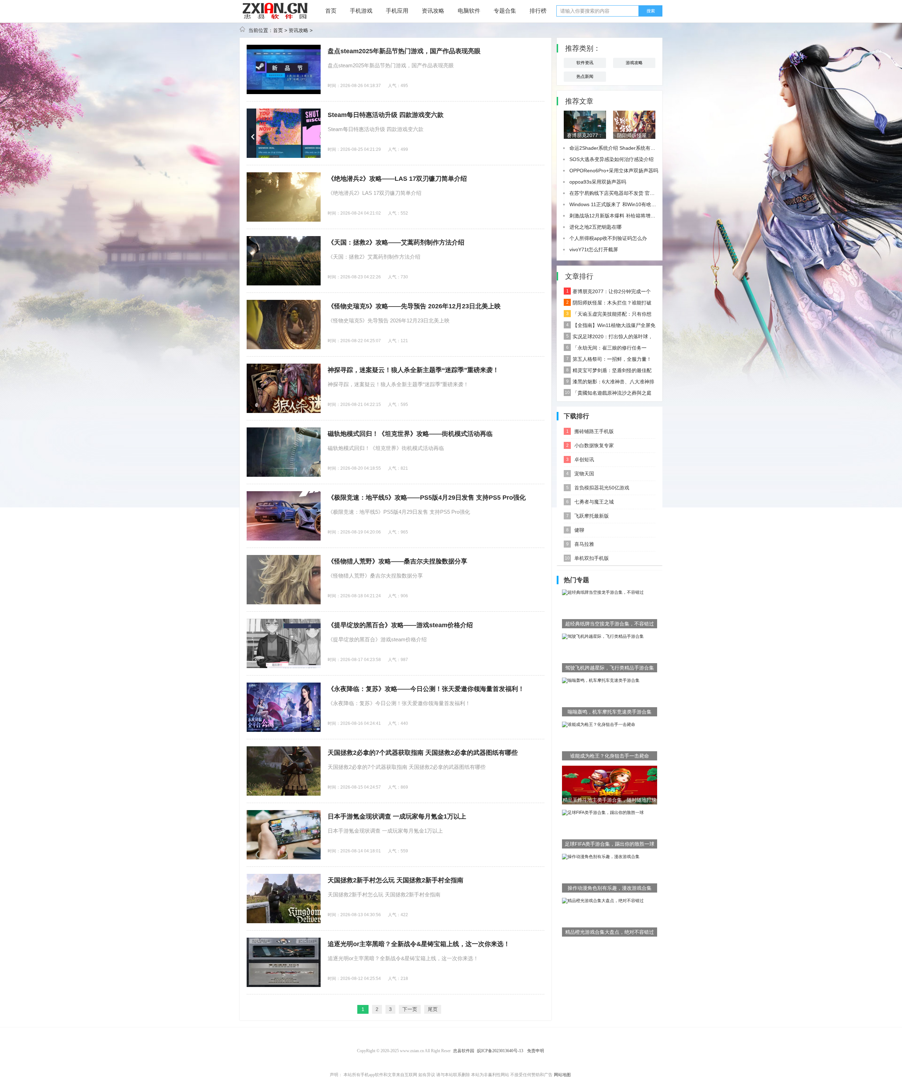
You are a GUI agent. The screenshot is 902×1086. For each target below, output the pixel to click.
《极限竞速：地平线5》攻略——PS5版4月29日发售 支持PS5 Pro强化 (427, 497)
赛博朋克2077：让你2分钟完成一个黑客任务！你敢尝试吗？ (607, 293)
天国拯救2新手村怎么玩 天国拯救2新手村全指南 (395, 880)
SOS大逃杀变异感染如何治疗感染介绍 (611, 159)
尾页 (433, 1009)
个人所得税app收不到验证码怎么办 (608, 238)
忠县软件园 (463, 1050)
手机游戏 (361, 11)
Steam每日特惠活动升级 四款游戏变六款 (386, 114)
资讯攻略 (433, 11)
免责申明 (535, 1050)
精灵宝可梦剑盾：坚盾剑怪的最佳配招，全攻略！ (607, 372)
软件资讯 (584, 62)
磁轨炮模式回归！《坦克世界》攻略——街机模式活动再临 (410, 433)
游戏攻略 (634, 62)
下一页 (409, 1009)
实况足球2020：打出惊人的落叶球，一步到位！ (608, 338)
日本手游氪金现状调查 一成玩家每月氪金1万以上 (397, 816)
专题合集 (505, 11)
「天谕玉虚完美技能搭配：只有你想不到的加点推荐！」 (607, 315)
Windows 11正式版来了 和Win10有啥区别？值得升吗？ (630, 204)
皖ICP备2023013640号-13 (500, 1050)
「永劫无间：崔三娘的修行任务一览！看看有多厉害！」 (605, 349)
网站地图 (562, 1074)
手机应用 (397, 11)
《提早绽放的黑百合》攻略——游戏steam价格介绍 (400, 625)
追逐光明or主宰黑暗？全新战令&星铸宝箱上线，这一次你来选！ (419, 944)
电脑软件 (469, 11)
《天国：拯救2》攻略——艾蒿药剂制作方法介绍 (396, 242)
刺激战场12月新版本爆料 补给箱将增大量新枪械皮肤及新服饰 (637, 215)
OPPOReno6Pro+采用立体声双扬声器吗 (613, 170)
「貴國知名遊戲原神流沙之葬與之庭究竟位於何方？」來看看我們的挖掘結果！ (607, 394)
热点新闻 (584, 76)
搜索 (651, 10)
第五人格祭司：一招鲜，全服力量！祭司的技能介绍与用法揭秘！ (607, 360)
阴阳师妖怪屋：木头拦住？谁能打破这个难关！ (607, 304)
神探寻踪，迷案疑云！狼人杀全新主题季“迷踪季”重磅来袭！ (413, 370)
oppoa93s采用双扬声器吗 (597, 182)
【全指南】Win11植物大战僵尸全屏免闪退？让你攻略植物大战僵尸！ (609, 326)
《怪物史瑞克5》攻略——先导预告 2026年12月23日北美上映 (414, 306)
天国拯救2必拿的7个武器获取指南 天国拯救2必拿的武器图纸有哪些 (423, 752)
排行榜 (538, 11)
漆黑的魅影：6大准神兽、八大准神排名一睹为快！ (609, 383)
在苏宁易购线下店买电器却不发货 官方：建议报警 (624, 193)
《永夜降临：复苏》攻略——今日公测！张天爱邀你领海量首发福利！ (426, 688)
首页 (330, 11)
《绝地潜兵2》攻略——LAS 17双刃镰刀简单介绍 (397, 178)
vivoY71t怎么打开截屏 (593, 249)
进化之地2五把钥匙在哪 (595, 227)
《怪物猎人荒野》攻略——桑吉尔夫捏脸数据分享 (397, 561)
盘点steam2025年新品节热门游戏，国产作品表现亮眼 (404, 51)
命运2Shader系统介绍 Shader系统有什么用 (617, 148)
